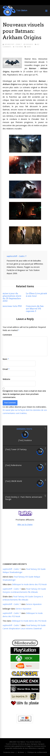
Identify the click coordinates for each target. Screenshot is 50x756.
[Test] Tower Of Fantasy (16, 449)
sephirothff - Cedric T (13, 44)
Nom (5, 359)
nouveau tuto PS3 (12, 306)
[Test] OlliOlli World (13, 481)
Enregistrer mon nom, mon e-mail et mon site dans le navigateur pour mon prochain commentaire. (24, 394)
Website (6, 379)
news (29, 47)
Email (5, 369)
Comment (7, 334)
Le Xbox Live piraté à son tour (36, 294)
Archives (21, 752)
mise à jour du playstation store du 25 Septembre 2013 (12, 297)
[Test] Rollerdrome (13, 465)
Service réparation (34, 604)
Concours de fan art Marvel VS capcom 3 (35, 308)
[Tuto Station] (15, 15)
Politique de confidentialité (37, 752)
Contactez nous (8, 752)
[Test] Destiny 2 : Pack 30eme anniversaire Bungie (23, 498)
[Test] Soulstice (25, 440)
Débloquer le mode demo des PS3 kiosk (29, 584)
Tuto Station (21, 742)
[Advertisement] (25, 544)
